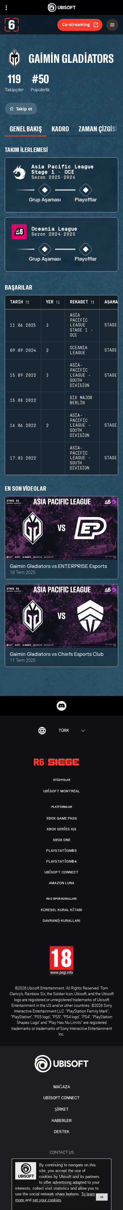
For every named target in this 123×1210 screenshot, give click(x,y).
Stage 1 (113, 325)
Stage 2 (113, 350)
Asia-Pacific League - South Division (80, 375)
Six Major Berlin (81, 400)
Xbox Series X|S (61, 829)
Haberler (62, 1120)
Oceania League (78, 350)
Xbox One (61, 840)
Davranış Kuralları (61, 921)
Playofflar (86, 200)
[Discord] (61, 706)
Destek (61, 1132)
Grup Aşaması (45, 200)
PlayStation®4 (61, 861)
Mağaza (61, 1087)
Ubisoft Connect (61, 1098)
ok (102, 1197)
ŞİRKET (62, 1109)
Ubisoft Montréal (61, 791)
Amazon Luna (61, 883)
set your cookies (47, 1200)
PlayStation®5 (61, 851)
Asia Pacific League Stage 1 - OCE (81, 325)
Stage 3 (113, 375)
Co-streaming (76, 24)
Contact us (62, 1152)
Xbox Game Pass (61, 818)
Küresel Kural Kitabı (61, 910)
